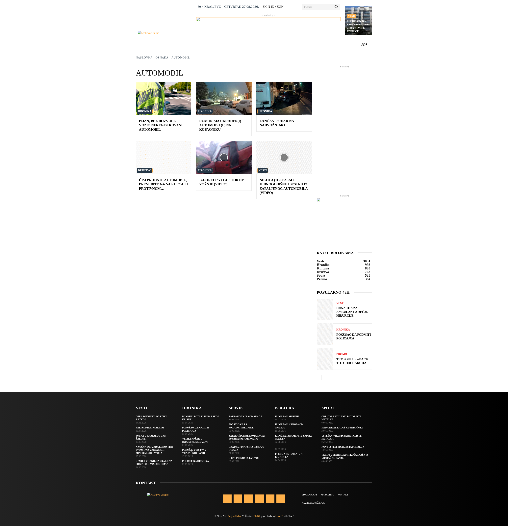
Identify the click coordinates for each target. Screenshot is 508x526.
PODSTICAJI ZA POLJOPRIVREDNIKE (241, 426)
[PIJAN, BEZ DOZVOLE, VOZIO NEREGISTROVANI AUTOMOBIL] (163, 98)
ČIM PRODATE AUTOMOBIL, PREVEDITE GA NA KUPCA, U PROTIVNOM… (163, 184)
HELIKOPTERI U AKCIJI (150, 427)
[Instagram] (238, 498)
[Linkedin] (248, 498)
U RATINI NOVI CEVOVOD (244, 458)
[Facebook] (227, 498)
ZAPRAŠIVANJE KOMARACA (245, 416)
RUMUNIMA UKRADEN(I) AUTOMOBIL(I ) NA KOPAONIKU (220, 125)
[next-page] (325, 377)
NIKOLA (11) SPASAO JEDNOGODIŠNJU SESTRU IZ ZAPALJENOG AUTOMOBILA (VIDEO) (284, 186)
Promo (341, 354)
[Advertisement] (344, 128)
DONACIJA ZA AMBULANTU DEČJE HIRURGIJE (352, 311)
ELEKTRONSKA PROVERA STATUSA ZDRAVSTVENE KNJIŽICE (358, 26)
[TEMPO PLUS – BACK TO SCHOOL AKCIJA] (325, 359)
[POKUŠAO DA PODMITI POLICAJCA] (325, 334)
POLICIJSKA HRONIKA (195, 461)
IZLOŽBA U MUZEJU (287, 416)
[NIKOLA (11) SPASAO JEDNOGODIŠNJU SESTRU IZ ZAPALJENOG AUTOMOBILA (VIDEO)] (284, 157)
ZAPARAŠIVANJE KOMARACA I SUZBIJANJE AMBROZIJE (247, 437)
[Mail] (259, 498)
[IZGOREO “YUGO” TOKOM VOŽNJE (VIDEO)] (224, 157)
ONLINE (256, 516)
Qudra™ (279, 516)
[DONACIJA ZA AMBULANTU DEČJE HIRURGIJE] (325, 309)
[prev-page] (319, 377)
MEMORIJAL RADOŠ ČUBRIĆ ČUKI (342, 427)
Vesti (351, 16)
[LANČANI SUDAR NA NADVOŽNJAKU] (284, 98)
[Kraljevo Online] (165, 33)
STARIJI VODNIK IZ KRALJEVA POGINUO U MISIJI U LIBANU (154, 463)
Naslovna (144, 57)
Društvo (144, 170)
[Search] (336, 7)
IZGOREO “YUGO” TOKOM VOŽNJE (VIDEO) (222, 182)
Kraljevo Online (234, 516)
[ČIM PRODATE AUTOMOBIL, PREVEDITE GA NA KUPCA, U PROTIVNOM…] (163, 157)
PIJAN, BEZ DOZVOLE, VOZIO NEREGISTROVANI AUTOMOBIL (160, 125)
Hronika (144, 111)
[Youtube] (280, 498)
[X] (270, 498)
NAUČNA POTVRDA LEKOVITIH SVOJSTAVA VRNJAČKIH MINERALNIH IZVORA (154, 450)
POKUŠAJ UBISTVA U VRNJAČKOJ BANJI (194, 451)
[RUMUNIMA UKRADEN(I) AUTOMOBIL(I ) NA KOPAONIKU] (224, 98)
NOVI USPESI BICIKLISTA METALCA (342, 447)
